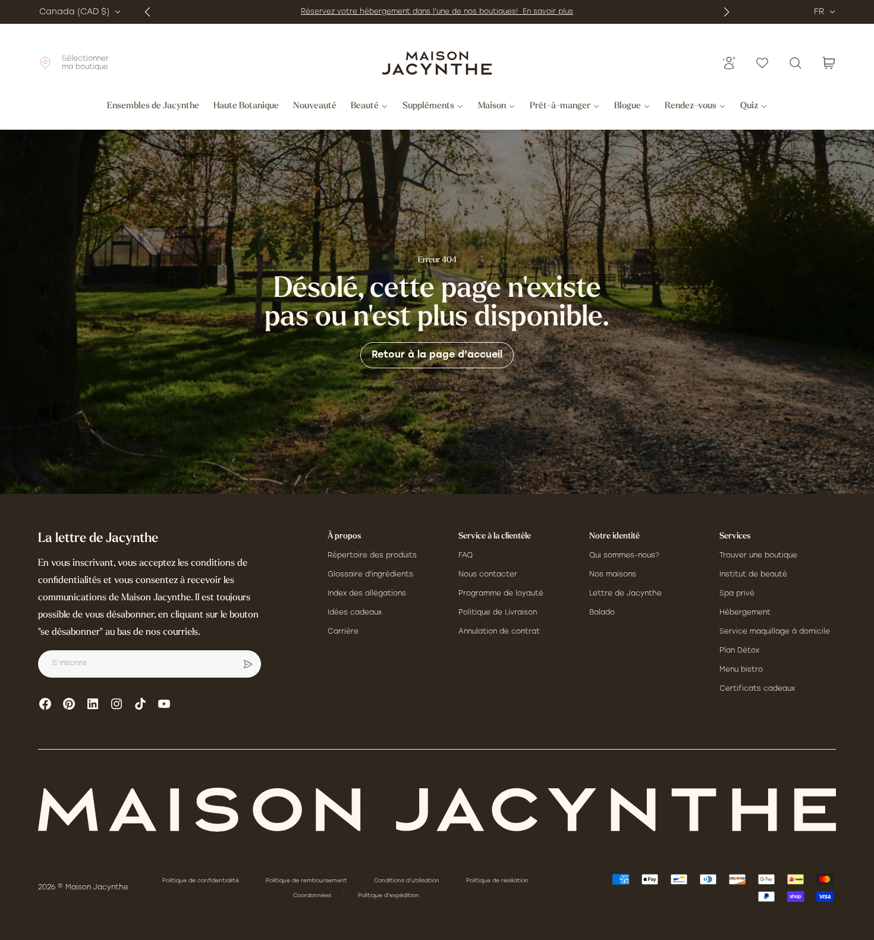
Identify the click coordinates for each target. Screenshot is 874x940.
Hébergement (745, 612)
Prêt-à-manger (560, 106)
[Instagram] (116, 704)
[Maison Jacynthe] (437, 63)
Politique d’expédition (388, 895)
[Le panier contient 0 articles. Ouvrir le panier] (829, 63)
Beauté (365, 106)
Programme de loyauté (500, 593)
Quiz (749, 106)
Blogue (627, 106)
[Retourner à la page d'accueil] (437, 810)
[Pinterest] (69, 704)
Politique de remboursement (307, 880)
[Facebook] (45, 704)
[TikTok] (140, 704)
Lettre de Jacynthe (625, 593)
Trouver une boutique (758, 555)
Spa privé (736, 593)
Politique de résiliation (498, 880)
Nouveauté (315, 106)
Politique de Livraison (497, 612)
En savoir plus (548, 11)
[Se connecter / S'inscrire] (729, 63)
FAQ (465, 555)
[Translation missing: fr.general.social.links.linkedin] (93, 704)
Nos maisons (612, 574)
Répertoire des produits (372, 555)
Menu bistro (741, 669)
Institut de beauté (753, 574)
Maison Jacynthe (96, 887)
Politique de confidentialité (201, 880)
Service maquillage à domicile (774, 631)
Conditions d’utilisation (407, 880)
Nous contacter (487, 574)
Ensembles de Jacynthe (153, 106)
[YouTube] (164, 704)
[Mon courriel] (247, 664)
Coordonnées (313, 895)
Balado (602, 612)
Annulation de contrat (499, 631)
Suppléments (428, 106)
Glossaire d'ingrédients (370, 574)
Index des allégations (367, 593)
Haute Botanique (246, 106)
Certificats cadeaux (757, 689)
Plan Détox (739, 650)
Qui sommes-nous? (624, 555)
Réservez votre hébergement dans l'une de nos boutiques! (412, 11)
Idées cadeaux (355, 612)
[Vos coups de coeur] (762, 63)
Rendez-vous (690, 106)
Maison (492, 106)
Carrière (343, 631)
